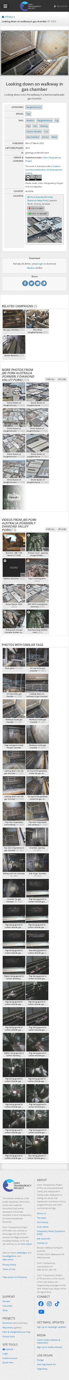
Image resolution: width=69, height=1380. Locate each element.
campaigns (22, 1252)
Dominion (14, 1322)
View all (50, 379)
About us (41, 1213)
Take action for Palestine (14, 1277)
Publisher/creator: (34, 157)
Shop (5, 1310)
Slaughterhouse (33, 107)
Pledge (40, 1360)
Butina (45, 136)
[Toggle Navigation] (5, 6)
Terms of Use (8, 1269)
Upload (62, 379)
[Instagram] (49, 1304)
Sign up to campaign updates (51, 1326)
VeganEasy (42, 1368)
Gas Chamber (32, 136)
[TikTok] (57, 1304)
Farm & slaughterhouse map (16, 1331)
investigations (9, 1256)
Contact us (42, 1242)
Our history (42, 1222)
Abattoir (30, 120)
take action (7, 1259)
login (40, 263)
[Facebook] (41, 1304)
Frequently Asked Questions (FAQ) (51, 1232)
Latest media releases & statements (48, 1341)
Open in (36, 208)
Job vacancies (43, 1238)
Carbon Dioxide (33, 131)
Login (5, 1353)
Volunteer (7, 1305)
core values (26, 1243)
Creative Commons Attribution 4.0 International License (43, 169)
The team (41, 1217)
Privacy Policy (9, 1264)
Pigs (28, 113)
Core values (42, 1226)
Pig (56, 120)
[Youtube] (41, 1312)
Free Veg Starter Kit (46, 1364)
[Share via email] (37, 283)
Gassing (44, 125)
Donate (6, 1301)
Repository (11, 1327)
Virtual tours (8, 1336)
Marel (54, 136)
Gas (35, 125)
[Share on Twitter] (31, 283)
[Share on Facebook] (25, 283)
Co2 (46, 131)
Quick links (7, 1362)
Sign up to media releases (49, 1347)
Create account (9, 1358)
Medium (31, 267)
